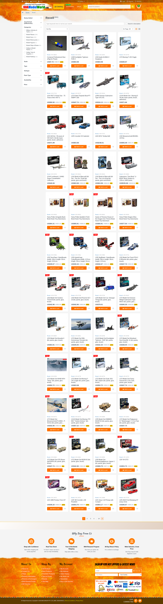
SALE (79, 6)
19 (99, 518)
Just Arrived (70, 5)
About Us (26, 1)
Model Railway (31, 56)
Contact (34, 1)
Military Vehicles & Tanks (31, 31)
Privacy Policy (79, 600)
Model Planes (32, 34)
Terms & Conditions (70, 600)
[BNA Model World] (37, 7)
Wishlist (139, 1)
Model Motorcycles (32, 40)
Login (123, 1)
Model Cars (31, 37)
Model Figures (31, 42)
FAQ (41, 1)
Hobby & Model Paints (30, 48)
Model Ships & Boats (33, 45)
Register (130, 1)
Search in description (134, 23)
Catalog (60, 7)
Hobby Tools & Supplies (30, 53)
